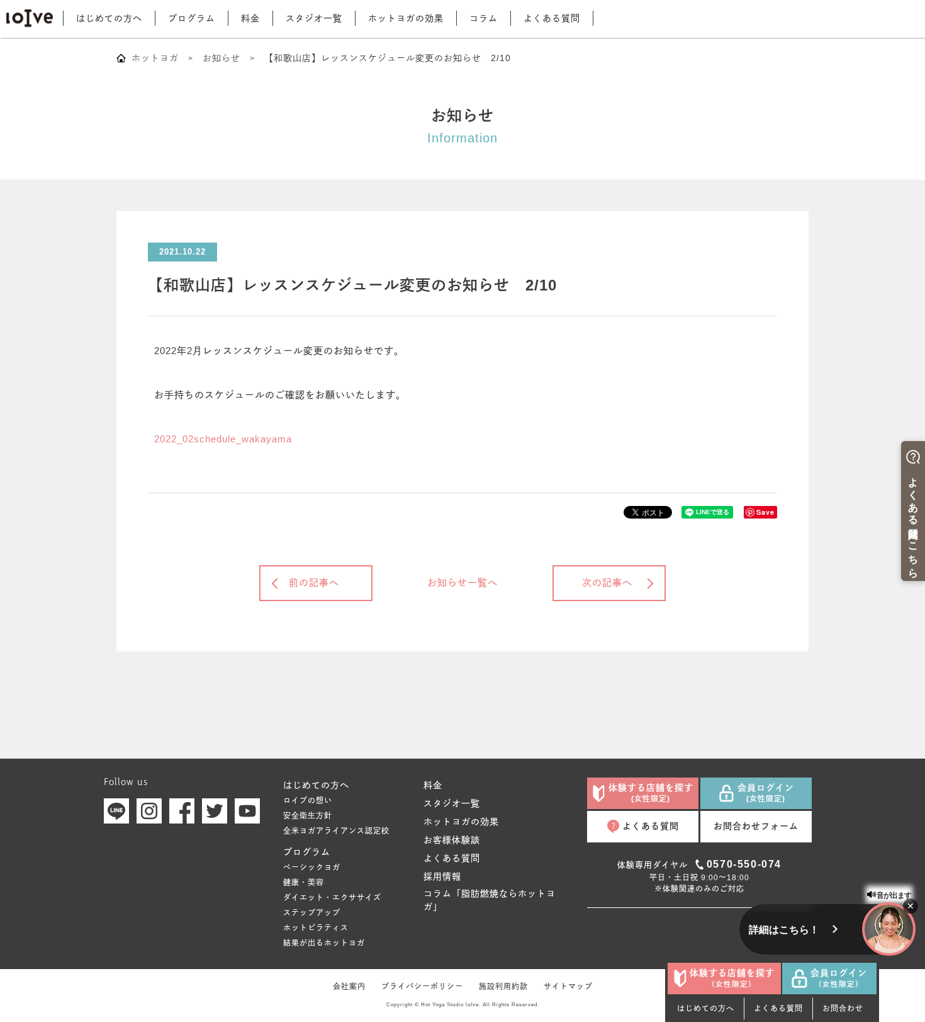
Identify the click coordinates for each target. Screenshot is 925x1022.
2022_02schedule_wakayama (223, 438)
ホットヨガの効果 (406, 18)
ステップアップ (311, 913)
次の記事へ (607, 582)
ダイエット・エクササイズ (332, 897)
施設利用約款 (503, 986)
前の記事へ (314, 582)
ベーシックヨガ (311, 867)
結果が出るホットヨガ (324, 943)
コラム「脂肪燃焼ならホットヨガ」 (489, 900)
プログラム (191, 18)
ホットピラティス (316, 928)
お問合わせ (842, 1008)
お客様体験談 (451, 840)
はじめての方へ (109, 18)
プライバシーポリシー (422, 986)
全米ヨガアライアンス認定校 (336, 831)
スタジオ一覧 (314, 18)
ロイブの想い (307, 800)
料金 (250, 18)
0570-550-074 (744, 864)
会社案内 (349, 986)
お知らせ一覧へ (462, 582)
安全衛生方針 (307, 816)
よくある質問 (552, 18)
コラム (483, 18)
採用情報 (442, 876)
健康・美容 (303, 882)
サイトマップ (568, 986)
